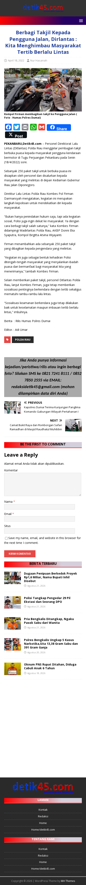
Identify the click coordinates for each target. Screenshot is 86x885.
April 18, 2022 (16, 60)
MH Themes (68, 881)
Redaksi (43, 816)
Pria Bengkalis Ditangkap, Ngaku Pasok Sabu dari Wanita (49, 621)
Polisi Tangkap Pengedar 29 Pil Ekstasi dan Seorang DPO (47, 600)
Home (43, 823)
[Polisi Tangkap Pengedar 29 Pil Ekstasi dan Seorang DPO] (12, 606)
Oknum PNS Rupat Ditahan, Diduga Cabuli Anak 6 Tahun (50, 666)
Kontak (43, 809)
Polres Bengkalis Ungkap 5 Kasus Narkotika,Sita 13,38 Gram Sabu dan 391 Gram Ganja (51, 643)
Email (8, 514)
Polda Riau (22, 339)
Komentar (11, 470)
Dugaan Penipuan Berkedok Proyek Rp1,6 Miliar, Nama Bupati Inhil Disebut (50, 577)
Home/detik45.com (43, 829)
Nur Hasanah (38, 60)
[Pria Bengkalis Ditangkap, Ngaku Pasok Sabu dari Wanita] (12, 627)
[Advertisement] (43, 726)
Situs (7, 526)
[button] (80, 20)
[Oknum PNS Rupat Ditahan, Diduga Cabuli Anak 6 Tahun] (12, 673)
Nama (8, 502)
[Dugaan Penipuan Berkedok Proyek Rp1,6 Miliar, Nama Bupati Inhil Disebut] (12, 581)
